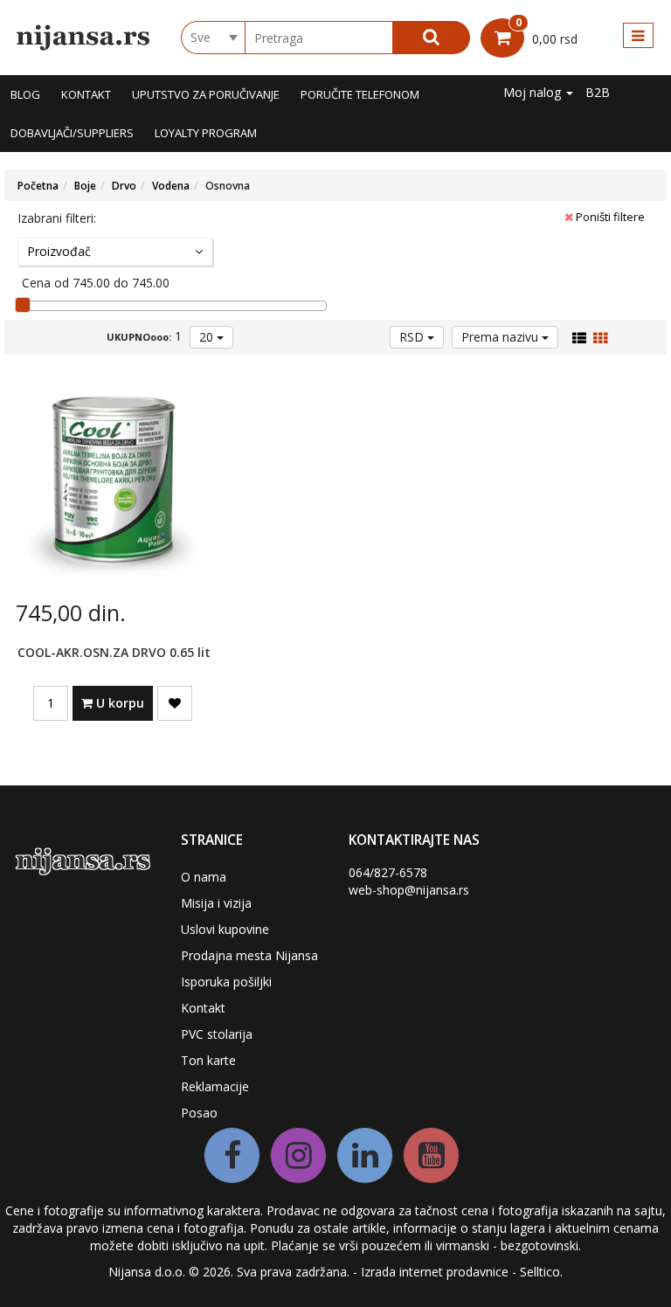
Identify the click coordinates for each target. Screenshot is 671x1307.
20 (208, 336)
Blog (25, 94)
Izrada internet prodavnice (434, 1271)
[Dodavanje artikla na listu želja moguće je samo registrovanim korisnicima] (175, 703)
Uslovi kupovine (225, 929)
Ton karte (208, 1060)
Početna (38, 185)
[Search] (431, 37)
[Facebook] (232, 1155)
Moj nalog (533, 92)
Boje (85, 185)
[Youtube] (431, 1155)
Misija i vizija (216, 903)
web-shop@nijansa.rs (409, 890)
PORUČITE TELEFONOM (360, 94)
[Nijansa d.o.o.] (84, 37)
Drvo (124, 185)
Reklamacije (215, 1086)
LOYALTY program (206, 133)
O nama (203, 876)
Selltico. (541, 1271)
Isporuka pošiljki (226, 981)
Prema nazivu (501, 336)
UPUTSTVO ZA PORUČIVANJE (206, 94)
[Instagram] (298, 1155)
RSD (413, 336)
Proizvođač (59, 251)
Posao (199, 1112)
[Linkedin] (364, 1155)
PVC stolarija (216, 1034)
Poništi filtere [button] (609, 217)
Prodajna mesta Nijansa (249, 955)
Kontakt (86, 94)
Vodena (171, 185)
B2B (597, 92)
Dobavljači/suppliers (72, 133)
